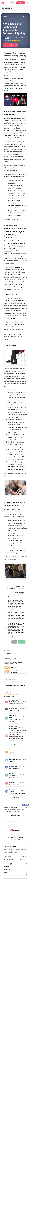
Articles (5, 16)
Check (14, 642)
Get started (20, 2)
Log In (12, 2)
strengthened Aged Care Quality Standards (14, 248)
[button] (27, 2)
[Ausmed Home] (2, 3)
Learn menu (8, 8)
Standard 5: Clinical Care (12, 298)
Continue (21, 642)
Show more (15, 797)
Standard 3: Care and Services (14, 241)
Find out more (15, 815)
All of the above (13, 637)
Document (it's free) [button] (11, 45)
